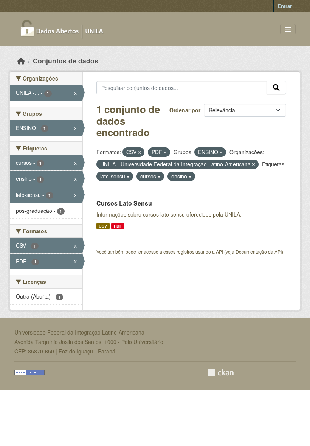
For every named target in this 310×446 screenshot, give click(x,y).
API (219, 251)
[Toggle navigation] (288, 29)
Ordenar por (184, 110)
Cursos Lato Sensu (124, 203)
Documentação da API (259, 251)
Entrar (284, 5)
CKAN (221, 372)
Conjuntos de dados (65, 60)
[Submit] (276, 87)
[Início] (21, 60)
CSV (103, 226)
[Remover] (139, 152)
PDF (118, 226)
